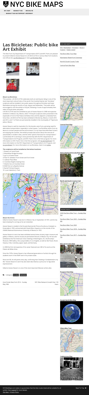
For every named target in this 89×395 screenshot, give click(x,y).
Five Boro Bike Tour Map (68, 54)
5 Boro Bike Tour (66, 328)
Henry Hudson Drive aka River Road (72, 153)
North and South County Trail (70, 181)
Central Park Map (66, 125)
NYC (61, 48)
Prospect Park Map (66, 272)
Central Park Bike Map (67, 65)
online (49, 145)
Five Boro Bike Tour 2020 (68, 225)
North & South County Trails (69, 62)
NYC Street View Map (67, 244)
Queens (62, 50)
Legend (13, 390)
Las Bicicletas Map (36, 58)
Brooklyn (29, 11)
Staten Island (71, 50)
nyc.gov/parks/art (46, 141)
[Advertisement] (44, 29)
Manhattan (18, 11)
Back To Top (80, 388)
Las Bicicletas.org (19, 58)
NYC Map (7, 11)
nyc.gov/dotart (7, 145)
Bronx (82, 48)
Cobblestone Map (66, 356)
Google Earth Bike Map (68, 300)
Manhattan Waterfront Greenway (19, 13)
